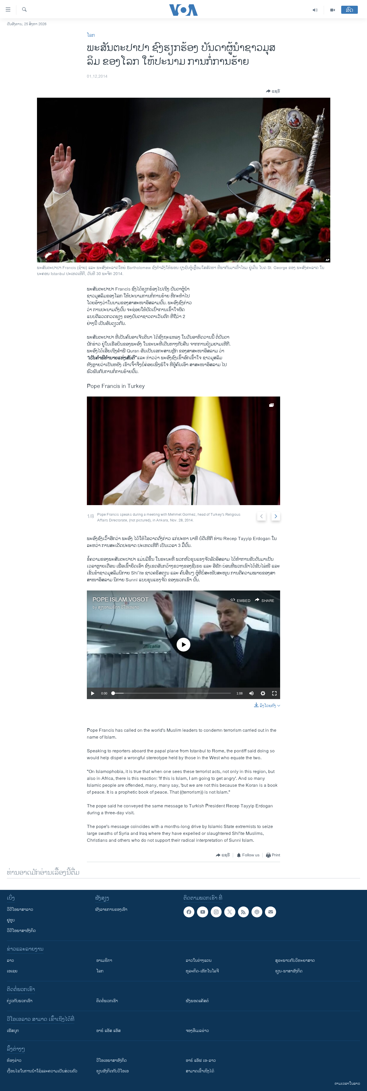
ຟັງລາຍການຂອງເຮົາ (111, 909)
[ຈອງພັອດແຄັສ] (270, 911)
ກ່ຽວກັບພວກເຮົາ (19, 1001)
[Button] (273, 91)
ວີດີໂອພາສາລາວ (20, 909)
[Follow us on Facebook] (189, 911)
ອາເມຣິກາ (104, 960)
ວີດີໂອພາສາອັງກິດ (21, 931)
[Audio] (315, 10)
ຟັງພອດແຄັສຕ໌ (197, 1001)
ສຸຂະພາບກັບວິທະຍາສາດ (295, 960)
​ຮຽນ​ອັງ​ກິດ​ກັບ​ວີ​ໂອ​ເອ (112, 1071)
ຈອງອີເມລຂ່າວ (197, 1031)
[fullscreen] (274, 693)
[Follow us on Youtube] (202, 911)
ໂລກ (91, 35)
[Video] (332, 10)
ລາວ (10, 960)
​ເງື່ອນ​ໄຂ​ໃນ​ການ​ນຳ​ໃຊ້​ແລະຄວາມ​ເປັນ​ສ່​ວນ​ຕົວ (42, 1071)
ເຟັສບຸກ (13, 1031)
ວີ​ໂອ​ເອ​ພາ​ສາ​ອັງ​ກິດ (111, 1060)
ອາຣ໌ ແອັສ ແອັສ (108, 1031)
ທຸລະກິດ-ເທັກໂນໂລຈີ (202, 971)
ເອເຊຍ (12, 971)
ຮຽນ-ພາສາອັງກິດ (288, 971)
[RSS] (243, 911)
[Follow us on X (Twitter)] (229, 911)
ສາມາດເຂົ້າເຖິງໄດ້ (200, 1071)
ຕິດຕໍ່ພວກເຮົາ (107, 1001)
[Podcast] (256, 911)
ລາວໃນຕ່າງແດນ (199, 960)
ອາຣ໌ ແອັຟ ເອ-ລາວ (201, 1060)
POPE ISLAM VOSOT (121, 600)
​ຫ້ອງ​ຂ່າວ (14, 1060)
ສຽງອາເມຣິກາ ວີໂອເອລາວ (118, 607)
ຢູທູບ (11, 920)
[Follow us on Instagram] (216, 911)
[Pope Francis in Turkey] (183, 451)
